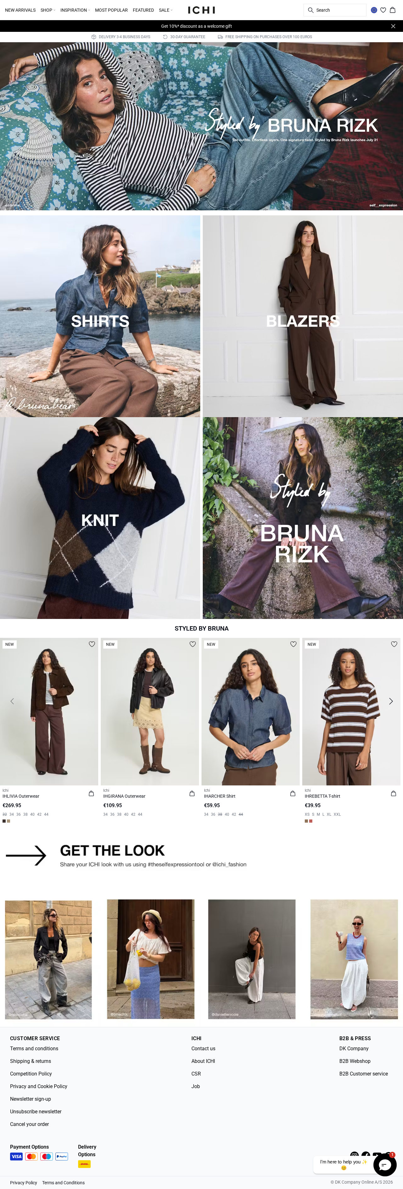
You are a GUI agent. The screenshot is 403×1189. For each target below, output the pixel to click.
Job (195, 1086)
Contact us (203, 1049)
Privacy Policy (23, 1182)
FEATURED (143, 10)
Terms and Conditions (63, 1182)
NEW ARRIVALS (20, 10)
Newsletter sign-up (30, 1099)
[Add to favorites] (92, 644)
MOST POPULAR (111, 10)
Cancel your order (29, 1124)
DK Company (354, 1049)
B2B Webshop (355, 1061)
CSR (196, 1074)
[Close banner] (393, 26)
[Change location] (374, 10)
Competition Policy (31, 1074)
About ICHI (203, 1061)
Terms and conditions (34, 1049)
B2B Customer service (363, 1074)
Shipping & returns (30, 1061)
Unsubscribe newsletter (35, 1112)
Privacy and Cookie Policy (38, 1086)
